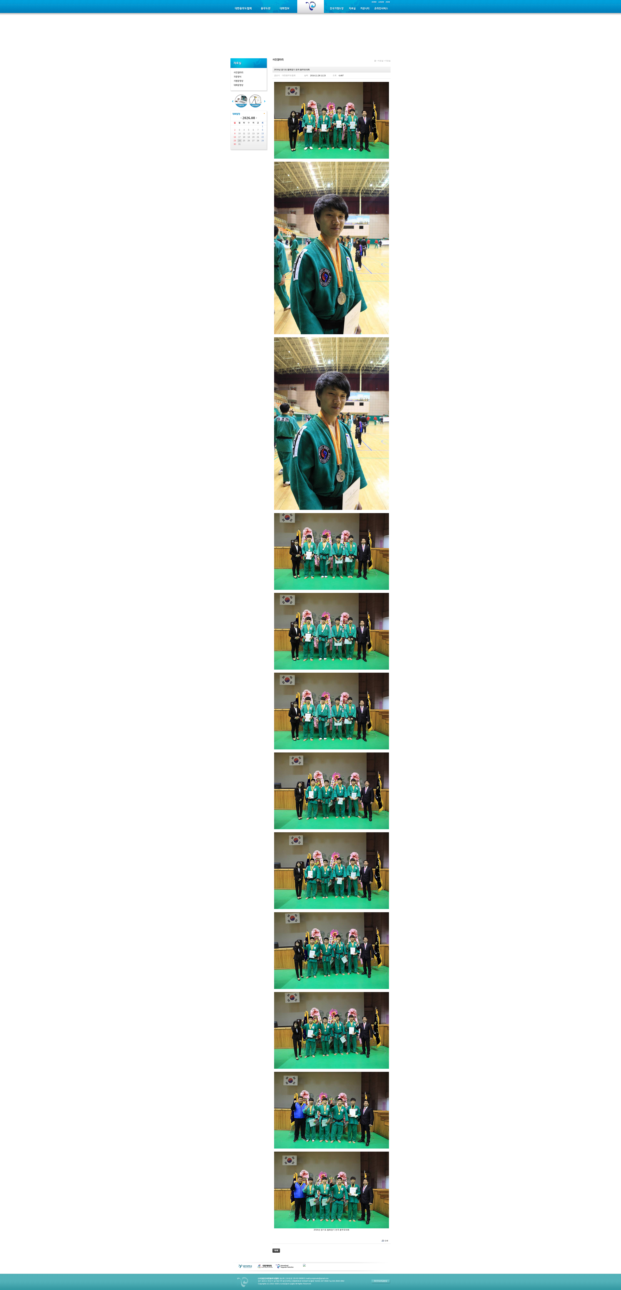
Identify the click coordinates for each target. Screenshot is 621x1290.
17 (239, 137)
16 (235, 137)
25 (244, 141)
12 (249, 133)
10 (239, 133)
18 (244, 137)
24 (239, 141)
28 (258, 141)
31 (239, 144)
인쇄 (386, 1241)
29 (262, 141)
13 (253, 133)
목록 (276, 1250)
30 (235, 144)
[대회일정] (236, 114)
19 (249, 137)
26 (249, 141)
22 (262, 137)
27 (253, 141)
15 (262, 133)
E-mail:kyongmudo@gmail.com (316, 1278)
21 (258, 137)
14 (258, 133)
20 (253, 137)
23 (235, 141)
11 (244, 133)
